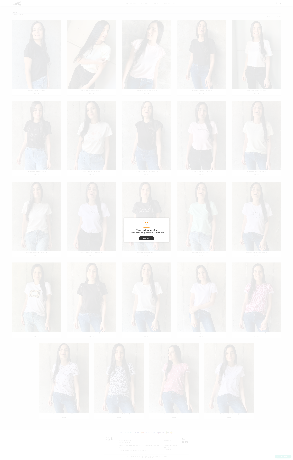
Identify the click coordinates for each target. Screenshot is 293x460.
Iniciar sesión (146, 238)
